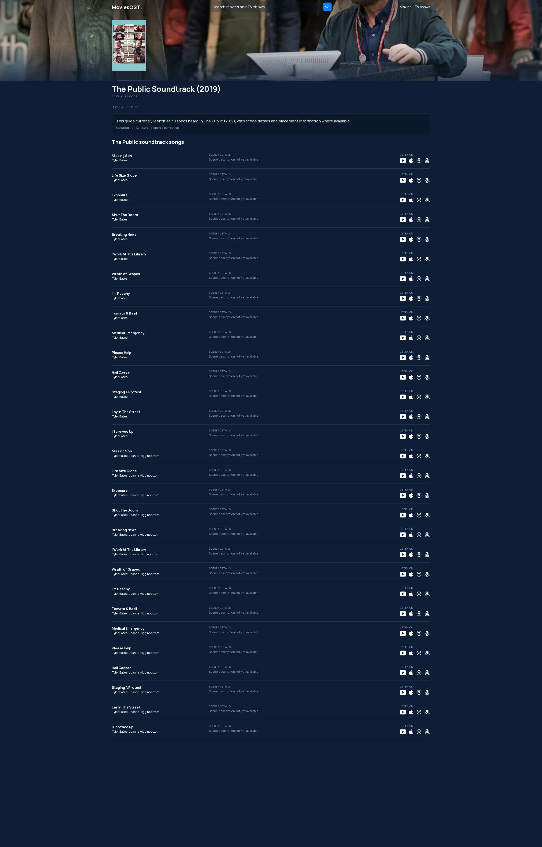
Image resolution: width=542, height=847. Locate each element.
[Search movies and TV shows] (327, 7)
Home (116, 107)
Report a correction (165, 128)
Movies (405, 6)
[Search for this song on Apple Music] (411, 160)
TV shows (422, 6)
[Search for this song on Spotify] (419, 160)
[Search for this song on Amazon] (427, 160)
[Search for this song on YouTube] (403, 160)
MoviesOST (127, 7)
